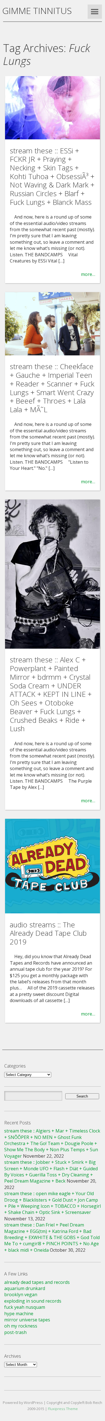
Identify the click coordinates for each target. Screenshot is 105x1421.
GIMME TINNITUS (37, 10)
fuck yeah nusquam (24, 1307)
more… (88, 274)
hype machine (18, 1313)
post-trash (15, 1332)
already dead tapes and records (37, 1282)
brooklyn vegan (20, 1294)
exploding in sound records (32, 1301)
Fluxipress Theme (63, 1408)
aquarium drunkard (24, 1288)
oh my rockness (20, 1326)
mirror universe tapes (27, 1320)
